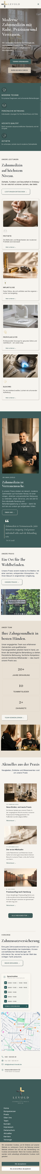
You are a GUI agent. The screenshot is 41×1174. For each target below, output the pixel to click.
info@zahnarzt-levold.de (13, 1064)
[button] (38, 4)
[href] (20, 1031)
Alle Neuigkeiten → (20, 915)
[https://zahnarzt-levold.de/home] (10, 4)
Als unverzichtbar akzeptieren (20, 1169)
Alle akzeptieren (20, 1164)
